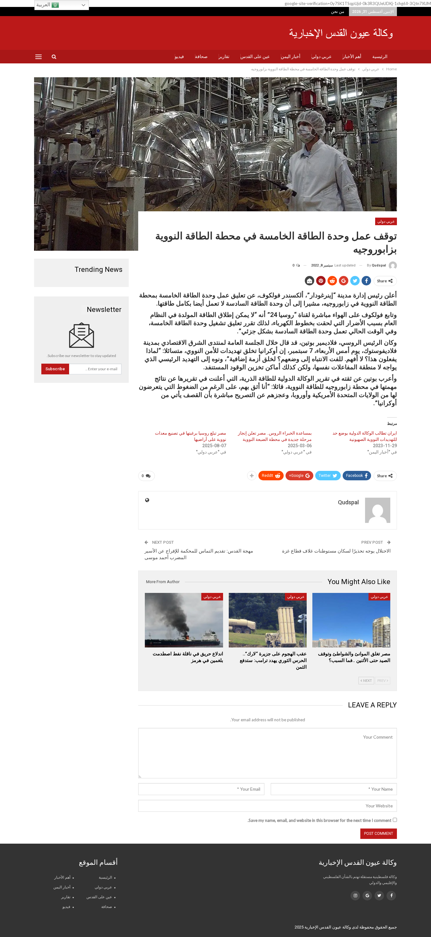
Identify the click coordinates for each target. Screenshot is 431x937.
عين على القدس (255, 56)
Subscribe (55, 368)
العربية (43, 4)
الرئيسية (379, 56)
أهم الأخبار (352, 56)
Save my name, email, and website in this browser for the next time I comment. (319, 820)
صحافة (201, 56)
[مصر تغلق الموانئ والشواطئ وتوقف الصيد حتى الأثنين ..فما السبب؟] (351, 620)
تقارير (224, 56)
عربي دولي (321, 56)
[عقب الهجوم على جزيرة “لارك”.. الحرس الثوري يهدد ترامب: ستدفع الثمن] (268, 620)
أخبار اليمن (290, 56)
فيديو (179, 56)
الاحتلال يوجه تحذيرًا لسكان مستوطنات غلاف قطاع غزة (336, 551)
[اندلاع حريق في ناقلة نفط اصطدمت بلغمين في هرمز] (184, 620)
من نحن (337, 11)
